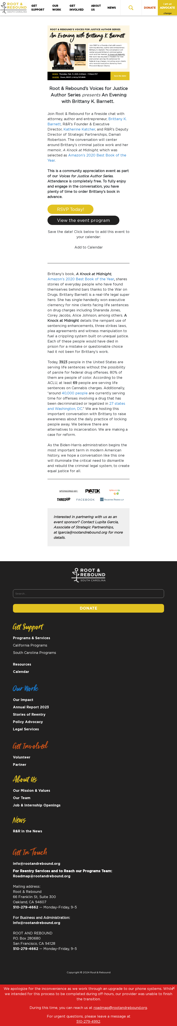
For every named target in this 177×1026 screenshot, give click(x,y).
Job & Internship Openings (36, 805)
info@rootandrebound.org (36, 863)
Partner (19, 764)
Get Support (37, 8)
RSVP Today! (70, 209)
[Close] (173, 988)
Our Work (56, 8)
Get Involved (77, 8)
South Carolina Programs (34, 653)
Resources (22, 664)
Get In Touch (30, 854)
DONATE (150, 7)
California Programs (30, 645)
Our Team (21, 798)
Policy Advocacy (28, 722)
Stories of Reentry (29, 714)
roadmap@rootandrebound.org (120, 1008)
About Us (96, 8)
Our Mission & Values (31, 790)
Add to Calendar (88, 247)
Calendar (21, 672)
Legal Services (26, 729)
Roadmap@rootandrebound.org (41, 876)
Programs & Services (31, 638)
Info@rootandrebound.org (36, 923)
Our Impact (23, 700)
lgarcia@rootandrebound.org (82, 532)
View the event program (83, 220)
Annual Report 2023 (31, 707)
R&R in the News (27, 831)
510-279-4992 (88, 1021)
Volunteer (21, 757)
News (111, 7)
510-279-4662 (25, 907)
